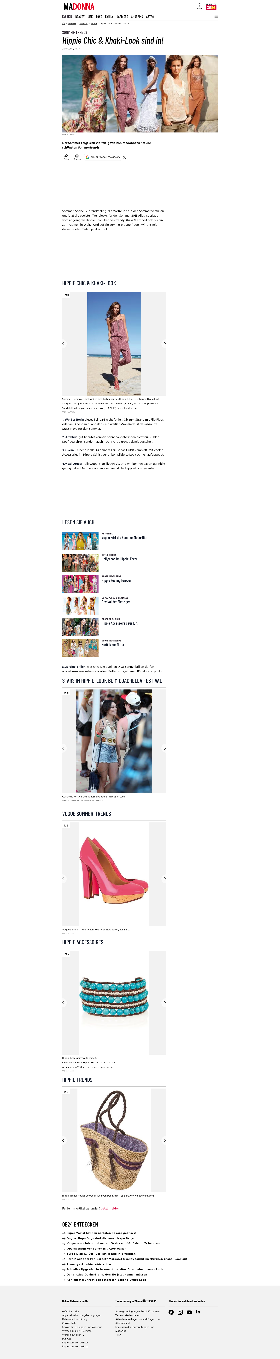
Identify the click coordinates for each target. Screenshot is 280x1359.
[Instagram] (180, 1312)
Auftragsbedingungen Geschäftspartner (137, 1312)
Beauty (80, 16)
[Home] (63, 23)
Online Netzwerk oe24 (75, 1301)
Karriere (122, 16)
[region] (114, 353)
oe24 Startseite (70, 1312)
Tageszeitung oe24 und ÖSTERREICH (136, 1301)
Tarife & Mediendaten (127, 1315)
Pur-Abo (66, 1339)
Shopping (137, 16)
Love (99, 16)
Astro (150, 16)
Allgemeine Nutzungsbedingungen (81, 1315)
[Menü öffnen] (216, 17)
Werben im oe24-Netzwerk (77, 1331)
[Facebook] (171, 1312)
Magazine (72, 23)
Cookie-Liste (69, 1323)
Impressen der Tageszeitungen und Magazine (134, 1329)
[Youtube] (189, 1312)
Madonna (84, 23)
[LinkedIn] (198, 1312)
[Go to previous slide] (62, 343)
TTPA (118, 1335)
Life (90, 16)
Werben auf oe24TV (73, 1335)
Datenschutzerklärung (74, 1319)
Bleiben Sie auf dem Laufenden (187, 1301)
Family (109, 16)
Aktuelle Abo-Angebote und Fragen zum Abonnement (137, 1321)
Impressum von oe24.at (75, 1343)
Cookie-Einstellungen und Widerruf (82, 1327)
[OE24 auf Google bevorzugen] (125, 157)
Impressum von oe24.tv (75, 1347)
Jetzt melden (110, 1208)
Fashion (67, 16)
